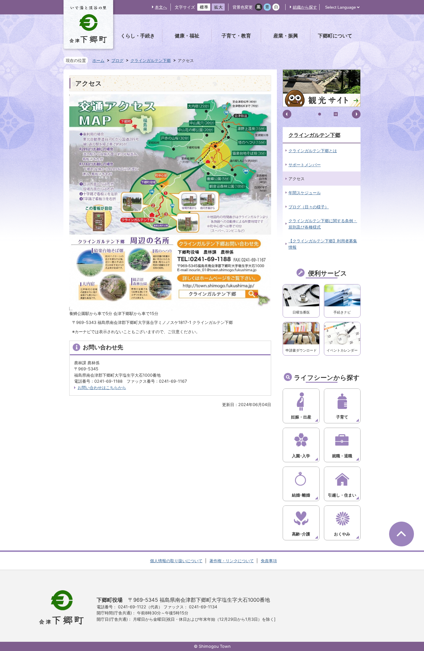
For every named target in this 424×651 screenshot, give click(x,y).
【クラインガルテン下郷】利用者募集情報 (322, 244)
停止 (336, 114)
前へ (287, 114)
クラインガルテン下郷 (150, 60)
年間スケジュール (304, 192)
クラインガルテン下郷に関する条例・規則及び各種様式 (322, 223)
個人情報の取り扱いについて (176, 560)
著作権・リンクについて (231, 560)
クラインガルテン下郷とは (312, 150)
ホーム (98, 60)
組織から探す (305, 7)
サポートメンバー (304, 164)
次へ (356, 114)
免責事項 (269, 560)
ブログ (117, 60)
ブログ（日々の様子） (308, 206)
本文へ (161, 7)
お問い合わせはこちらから (102, 387)
